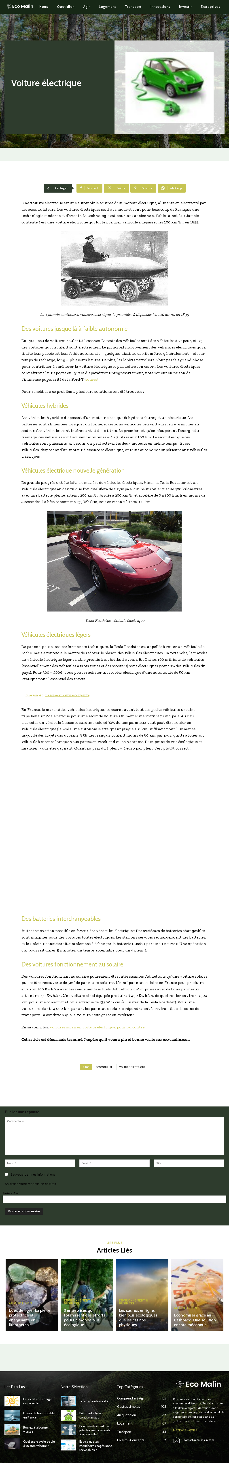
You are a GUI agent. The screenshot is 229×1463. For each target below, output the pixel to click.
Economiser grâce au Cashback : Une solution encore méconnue (195, 1320)
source (91, 379)
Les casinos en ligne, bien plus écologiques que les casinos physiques (138, 1317)
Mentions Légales (185, 1430)
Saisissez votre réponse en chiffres (30, 1184)
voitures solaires (65, 1027)
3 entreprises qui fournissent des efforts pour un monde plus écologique (84, 1317)
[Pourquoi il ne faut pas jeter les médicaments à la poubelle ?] (68, 1429)
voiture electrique (132, 1067)
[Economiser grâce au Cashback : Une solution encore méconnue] (197, 1295)
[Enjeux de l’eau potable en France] (12, 1415)
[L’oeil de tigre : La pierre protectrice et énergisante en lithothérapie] (32, 1295)
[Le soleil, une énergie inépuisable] (12, 1401)
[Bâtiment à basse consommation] (68, 1415)
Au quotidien (20, 1303)
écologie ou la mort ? (93, 1401)
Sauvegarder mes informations (33, 1174)
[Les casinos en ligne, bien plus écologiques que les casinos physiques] (142, 1295)
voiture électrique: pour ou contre (113, 1027)
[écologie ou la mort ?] (68, 1401)
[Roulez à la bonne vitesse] (12, 1429)
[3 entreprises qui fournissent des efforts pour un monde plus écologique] (87, 1295)
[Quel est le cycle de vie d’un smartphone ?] (12, 1443)
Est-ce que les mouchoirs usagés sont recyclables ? (95, 1446)
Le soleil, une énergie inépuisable (37, 1401)
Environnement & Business (78, 1302)
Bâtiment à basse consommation (91, 1415)
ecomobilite (104, 1067)
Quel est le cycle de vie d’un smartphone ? (39, 1444)
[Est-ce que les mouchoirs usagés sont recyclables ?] (68, 1445)
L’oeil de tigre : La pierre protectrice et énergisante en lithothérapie (29, 1317)
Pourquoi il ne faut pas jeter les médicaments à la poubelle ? (94, 1430)
